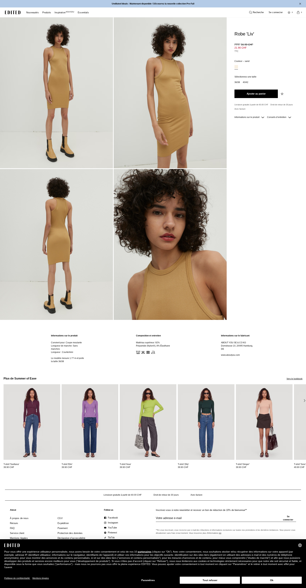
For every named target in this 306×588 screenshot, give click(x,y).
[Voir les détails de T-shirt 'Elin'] (90, 422)
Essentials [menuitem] (83, 12)
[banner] (153, 3)
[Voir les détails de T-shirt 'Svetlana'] (32, 422)
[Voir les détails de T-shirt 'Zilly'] (206, 422)
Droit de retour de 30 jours (281, 105)
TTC (236, 51)
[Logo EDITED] (13, 12)
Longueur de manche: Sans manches (64, 347)
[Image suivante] (304, 400)
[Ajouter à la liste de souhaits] (282, 94)
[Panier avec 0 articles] (298, 12)
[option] (236, 67)
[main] (153, 348)
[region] (68, 348)
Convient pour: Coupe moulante (66, 342)
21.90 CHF (240, 47)
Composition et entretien (148, 336)
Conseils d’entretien (277, 117)
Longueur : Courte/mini (62, 352)
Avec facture (239, 109)
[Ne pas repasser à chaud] (152, 352)
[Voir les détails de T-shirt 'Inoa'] (148, 422)
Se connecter (276, 12)
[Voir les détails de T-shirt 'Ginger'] (264, 422)
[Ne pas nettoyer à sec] (157, 352)
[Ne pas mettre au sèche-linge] (147, 352)
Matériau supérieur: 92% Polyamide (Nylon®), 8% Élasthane (153, 344)
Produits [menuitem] (46, 12)
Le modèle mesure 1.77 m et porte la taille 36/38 (67, 360)
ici (220, 533)
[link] (13, 510)
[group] (226, 519)
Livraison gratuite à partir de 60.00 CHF (251, 105)
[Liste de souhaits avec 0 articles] (289, 12)
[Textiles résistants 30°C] (138, 352)
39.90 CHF (9, 467)
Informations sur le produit (247, 117)
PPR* (243, 44)
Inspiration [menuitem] (64, 12)
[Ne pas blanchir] (142, 352)
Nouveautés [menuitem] (32, 12)
